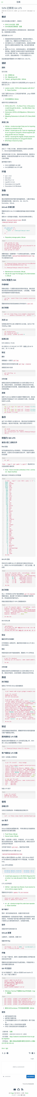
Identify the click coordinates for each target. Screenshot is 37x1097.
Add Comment (30, 1076)
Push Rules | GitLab (11, 834)
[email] (14, 1089)
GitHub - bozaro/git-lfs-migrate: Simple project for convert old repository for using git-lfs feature (20, 138)
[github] (18, 1089)
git (19, 11)
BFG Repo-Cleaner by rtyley (13, 141)
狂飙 (18, 2)
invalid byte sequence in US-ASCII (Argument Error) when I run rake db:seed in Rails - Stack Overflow (20, 878)
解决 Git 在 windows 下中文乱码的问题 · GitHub (19, 1008)
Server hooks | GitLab (11, 836)
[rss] (22, 1089)
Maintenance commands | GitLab (15, 272)
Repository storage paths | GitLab (15, 237)
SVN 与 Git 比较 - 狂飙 (12, 24)
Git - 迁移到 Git (9, 75)
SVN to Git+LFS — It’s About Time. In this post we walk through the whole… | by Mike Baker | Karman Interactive (20, 108)
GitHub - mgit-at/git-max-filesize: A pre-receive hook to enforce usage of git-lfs (20, 888)
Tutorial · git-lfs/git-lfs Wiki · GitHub (15, 79)
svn (4, 1048)
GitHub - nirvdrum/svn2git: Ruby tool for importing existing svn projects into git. (20, 127)
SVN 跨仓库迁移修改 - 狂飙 (13, 27)
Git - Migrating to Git (11, 77)
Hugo (12, 1093)
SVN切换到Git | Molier (12, 99)
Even (26, 1093)
